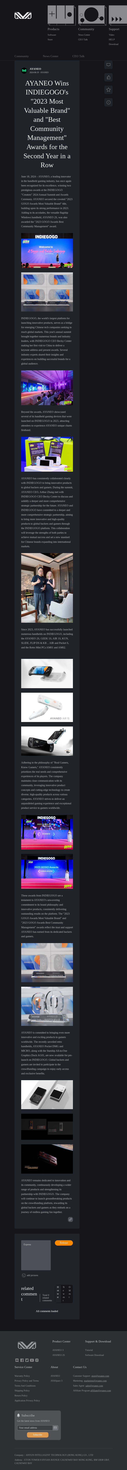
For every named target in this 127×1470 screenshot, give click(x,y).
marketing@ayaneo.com (95, 1381)
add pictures (32, 1275)
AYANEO (44, 72)
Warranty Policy (22, 1376)
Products (53, 29)
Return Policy (21, 1395)
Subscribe (37, 1435)
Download (113, 44)
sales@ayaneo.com (94, 1386)
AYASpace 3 (56, 1381)
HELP (112, 39)
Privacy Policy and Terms (27, 1381)
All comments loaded (47, 1311)
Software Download (94, 1355)
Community (86, 29)
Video (111, 35)
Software (52, 35)
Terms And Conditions (25, 1386)
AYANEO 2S (58, 1355)
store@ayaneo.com (100, 1376)
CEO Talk (83, 39)
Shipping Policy (22, 1390)
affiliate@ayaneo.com (100, 1390)
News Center (84, 35)
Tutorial (89, 1350)
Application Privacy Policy (27, 1400)
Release (64, 1242)
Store (50, 39)
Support (114, 29)
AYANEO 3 (58, 1350)
